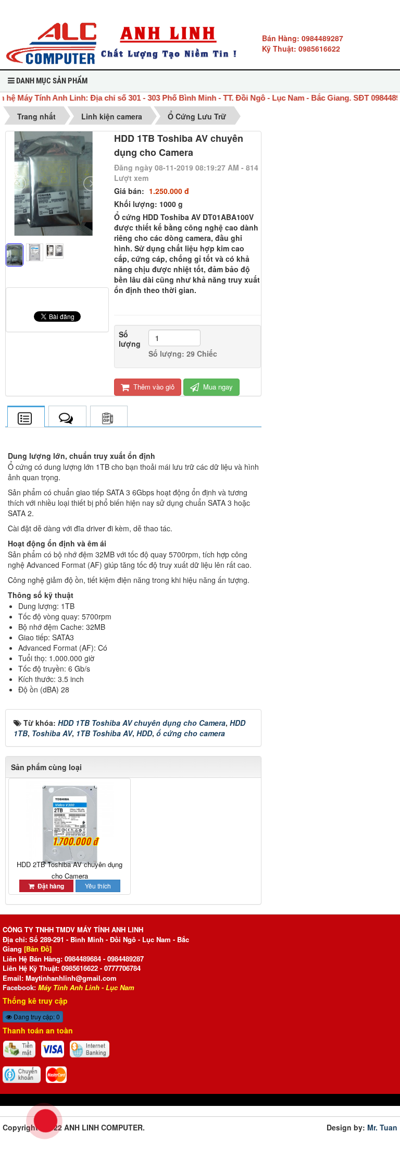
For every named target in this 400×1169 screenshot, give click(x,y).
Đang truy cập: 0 (36, 1016)
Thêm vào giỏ (152, 387)
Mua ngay (217, 387)
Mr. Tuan (381, 1127)
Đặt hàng (49, 886)
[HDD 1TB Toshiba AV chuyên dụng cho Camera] (57, 282)
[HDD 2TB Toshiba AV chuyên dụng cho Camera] (69, 825)
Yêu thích (98, 885)
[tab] (26, 417)
